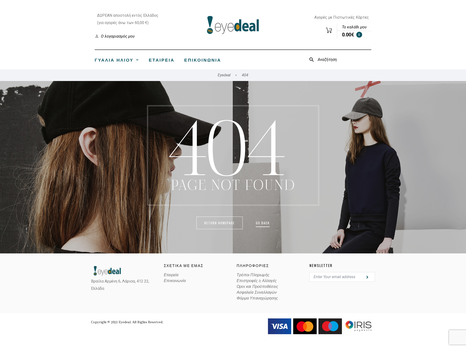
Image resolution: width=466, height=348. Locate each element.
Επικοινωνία (202, 60)
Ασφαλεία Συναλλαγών (257, 292)
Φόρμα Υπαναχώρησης (257, 298)
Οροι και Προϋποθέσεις (257, 286)
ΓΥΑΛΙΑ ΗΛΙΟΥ (114, 60)
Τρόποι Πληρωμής (253, 275)
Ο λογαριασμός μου (117, 36)
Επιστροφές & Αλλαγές (257, 281)
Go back (263, 222)
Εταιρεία (162, 60)
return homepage (219, 222)
